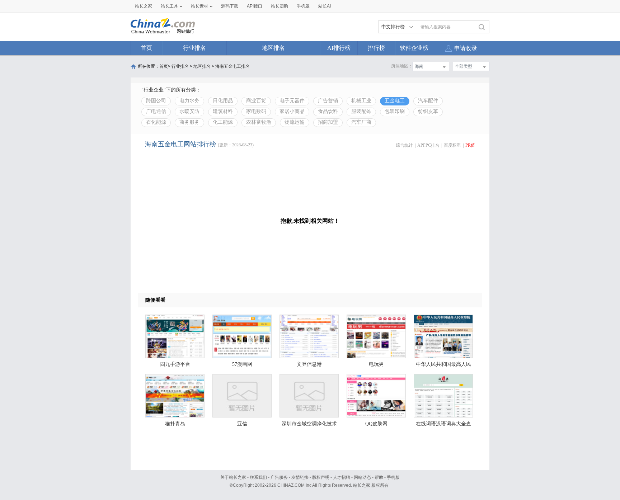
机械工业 (361, 100)
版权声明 (320, 477)
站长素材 (199, 6)
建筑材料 (223, 111)
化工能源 (223, 122)
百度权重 (452, 145)
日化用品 (223, 100)
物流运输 (295, 122)
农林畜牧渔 (258, 122)
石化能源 (156, 122)
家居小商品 (292, 111)
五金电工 (395, 100)
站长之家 (143, 6)
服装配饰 (361, 111)
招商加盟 (328, 122)
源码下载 (229, 6)
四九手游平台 (175, 364)
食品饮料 (328, 111)
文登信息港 (309, 364)
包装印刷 (395, 111)
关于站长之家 (233, 477)
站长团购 (279, 6)
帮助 (379, 477)
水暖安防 (189, 111)
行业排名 (194, 48)
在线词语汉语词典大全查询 (443, 425)
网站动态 (362, 477)
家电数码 (256, 111)
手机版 (393, 477)
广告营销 (328, 100)
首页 (146, 48)
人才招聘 (341, 477)
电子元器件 (292, 100)
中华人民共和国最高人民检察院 (443, 366)
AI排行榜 (339, 48)
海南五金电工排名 (232, 66)
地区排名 (273, 48)
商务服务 (189, 122)
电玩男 (376, 364)
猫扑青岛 (175, 423)
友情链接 (300, 477)
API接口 (254, 6)
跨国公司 (156, 100)
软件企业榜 (414, 48)
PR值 (470, 145)
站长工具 (169, 6)
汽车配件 (428, 100)
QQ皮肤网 (376, 423)
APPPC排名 (428, 145)
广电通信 (156, 111)
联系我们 (258, 477)
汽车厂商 (361, 122)
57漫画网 (242, 364)
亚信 (242, 423)
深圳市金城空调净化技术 (309, 423)
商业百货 (256, 100)
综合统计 (404, 145)
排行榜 (376, 48)
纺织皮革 (428, 111)
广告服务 (279, 477)
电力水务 (189, 100)
